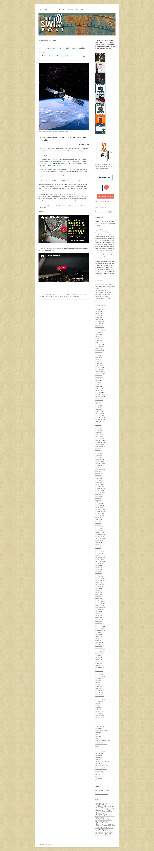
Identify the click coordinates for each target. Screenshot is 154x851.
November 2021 (99, 419)
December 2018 (99, 486)
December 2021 (99, 417)
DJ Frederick (110, 809)
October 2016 (98, 536)
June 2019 (97, 475)
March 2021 (98, 434)
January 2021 (98, 438)
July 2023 (97, 380)
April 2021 (97, 432)
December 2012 (99, 625)
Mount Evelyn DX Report (101, 744)
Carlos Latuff (100, 806)
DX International (99, 732)
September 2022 (99, 400)
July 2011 (97, 657)
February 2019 (98, 482)
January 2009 (98, 713)
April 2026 (97, 317)
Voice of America (109, 833)
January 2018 (98, 507)
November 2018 (99, 488)
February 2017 (98, 528)
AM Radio (97, 803)
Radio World (105, 821)
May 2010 (97, 684)
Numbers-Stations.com (101, 748)
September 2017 (99, 515)
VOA (103, 833)
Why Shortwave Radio (100, 835)
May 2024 (97, 361)
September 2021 (99, 423)
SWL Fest (97, 774)
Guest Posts (53, 294)
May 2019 (97, 477)
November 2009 (99, 696)
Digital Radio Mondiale (100, 809)
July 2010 (97, 680)
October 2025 (98, 329)
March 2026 (98, 319)
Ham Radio (99, 813)
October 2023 (98, 375)
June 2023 (97, 382)
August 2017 (98, 517)
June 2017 (97, 521)
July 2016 (97, 542)
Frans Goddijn (65, 56)
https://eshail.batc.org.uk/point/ (64, 206)
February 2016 (98, 552)
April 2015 (97, 571)
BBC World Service (101, 804)
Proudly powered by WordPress (45, 844)
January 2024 (98, 369)
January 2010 (98, 692)
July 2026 (97, 311)
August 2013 (98, 609)
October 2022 (98, 398)
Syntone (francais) (99, 776)
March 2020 (98, 457)
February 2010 (98, 690)
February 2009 (98, 711)
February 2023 (98, 390)
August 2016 (98, 540)
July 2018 (97, 496)
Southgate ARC (99, 832)
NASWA (97, 746)
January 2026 (98, 323)
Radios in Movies (107, 820)
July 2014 (97, 588)
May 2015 (97, 569)
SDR (105, 822)
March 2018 (98, 503)
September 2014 (99, 584)
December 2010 (99, 671)
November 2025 (99, 327)
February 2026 (98, 321)
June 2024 (97, 359)
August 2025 (98, 332)
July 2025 (97, 334)
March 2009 (98, 709)
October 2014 (98, 582)
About (82, 9)
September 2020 (99, 446)
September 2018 (99, 492)
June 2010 (97, 682)
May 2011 (97, 661)
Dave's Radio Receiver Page (101, 730)
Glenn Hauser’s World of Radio (102, 740)
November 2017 (99, 511)
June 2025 (97, 336)
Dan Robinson (110, 806)
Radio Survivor (98, 755)
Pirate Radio (99, 818)
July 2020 (97, 450)
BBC (106, 803)
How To (58, 294)
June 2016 (97, 544)
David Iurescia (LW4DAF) (100, 807)
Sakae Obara (98, 759)
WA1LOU (97, 780)
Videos (110, 832)
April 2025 (97, 340)
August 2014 (98, 586)
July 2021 (97, 427)
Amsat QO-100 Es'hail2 (75, 294)
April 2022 (97, 409)
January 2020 (98, 461)
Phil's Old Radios (99, 753)
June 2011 (97, 659)
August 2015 (98, 563)
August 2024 (98, 356)
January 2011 (98, 669)
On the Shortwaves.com (101, 750)
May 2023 (97, 384)
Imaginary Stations (101, 814)
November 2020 (99, 442)
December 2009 (99, 694)
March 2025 (98, 342)
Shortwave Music (110, 825)
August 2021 (98, 425)
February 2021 (98, 436)
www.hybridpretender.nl (74, 161)
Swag (46, 9)
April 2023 (97, 386)
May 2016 (97, 546)
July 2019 (97, 473)
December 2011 (99, 648)
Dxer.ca (97, 734)
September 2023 (99, 377)
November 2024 (99, 350)
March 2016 (98, 550)
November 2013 (99, 603)
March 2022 (98, 411)
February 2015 (98, 575)
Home (39, 9)
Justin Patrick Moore (101, 816)
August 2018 (98, 494)
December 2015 (99, 555)
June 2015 (97, 567)
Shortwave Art (109, 824)
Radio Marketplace (73, 9)
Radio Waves (99, 821)
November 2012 (99, 626)
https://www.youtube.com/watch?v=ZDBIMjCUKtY (51, 161)
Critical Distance (99, 728)
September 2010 (99, 676)
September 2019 (99, 469)
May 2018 (97, 500)
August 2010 (98, 678)
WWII (111, 835)
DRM (96, 810)
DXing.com (98, 736)
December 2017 (99, 509)
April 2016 (97, 548)
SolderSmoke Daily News (101, 773)
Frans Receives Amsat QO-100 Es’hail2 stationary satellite (61, 48)
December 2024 (99, 348)
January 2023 (98, 392)
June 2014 (97, 590)
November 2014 (99, 580)
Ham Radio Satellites (49, 296)
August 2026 (98, 309)
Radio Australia (106, 818)
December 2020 (99, 440)
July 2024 (97, 357)
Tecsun (106, 832)
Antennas (102, 803)
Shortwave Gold (100, 825)
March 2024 (98, 365)
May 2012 (97, 638)
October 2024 (98, 352)
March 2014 (98, 596)
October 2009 (98, 698)
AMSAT (67, 294)
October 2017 (98, 513)
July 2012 (97, 634)
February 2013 (98, 621)
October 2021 (98, 421)
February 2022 (98, 413)
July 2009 (97, 703)
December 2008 (99, 715)
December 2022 (99, 394)
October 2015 (98, 559)
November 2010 (99, 673)
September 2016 (99, 538)
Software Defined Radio (103, 830)
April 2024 (97, 363)
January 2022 (98, 415)
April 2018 (97, 502)
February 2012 (98, 644)
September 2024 (99, 354)
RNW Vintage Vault (99, 757)
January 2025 (98, 346)
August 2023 (98, 379)
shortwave (99, 824)
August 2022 (98, 402)
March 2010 (98, 688)
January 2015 (98, 577)
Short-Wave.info (99, 763)
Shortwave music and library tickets (103, 284)
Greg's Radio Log (99, 742)
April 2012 (97, 640)
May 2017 (97, 523)
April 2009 (97, 707)
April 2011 (97, 663)
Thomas (77, 296)
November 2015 (99, 557)
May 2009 (97, 705)
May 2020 (97, 454)
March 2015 (98, 573)
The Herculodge (99, 778)
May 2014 (97, 592)
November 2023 (99, 373)
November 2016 (99, 534)
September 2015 (99, 561)
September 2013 (99, 607)
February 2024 (98, 367)
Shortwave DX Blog (100, 767)
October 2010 (98, 675)
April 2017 (97, 525)
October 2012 (98, 628)
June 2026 (97, 313)
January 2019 (98, 484)
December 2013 (99, 602)
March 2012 (98, 642)
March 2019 (98, 480)
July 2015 (97, 565)
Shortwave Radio (104, 827)
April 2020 (97, 455)
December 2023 (99, 371)
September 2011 (99, 653)
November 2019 (99, 465)
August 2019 (98, 471)
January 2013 (98, 623)
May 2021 (97, 430)
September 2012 (99, 630)
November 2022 (99, 396)
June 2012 (97, 636)
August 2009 (98, 701)
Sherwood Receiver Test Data (102, 761)
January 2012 (98, 646)
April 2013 (97, 617)
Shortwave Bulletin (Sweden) (102, 765)
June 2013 (97, 613)
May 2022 (97, 407)
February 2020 (98, 459)
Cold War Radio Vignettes (101, 726)
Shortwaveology (99, 771)
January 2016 (98, 553)
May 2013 (97, 615)
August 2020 (98, 448)
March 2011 (98, 665)
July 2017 (97, 519)
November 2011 (99, 650)
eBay (99, 810)
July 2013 (97, 611)
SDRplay (108, 822)
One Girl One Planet (100, 751)
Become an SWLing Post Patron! (103, 201)
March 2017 (98, 527)
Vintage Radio (98, 833)
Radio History (99, 820)
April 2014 (97, 594)
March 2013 (98, 619)
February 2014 (98, 598)
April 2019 (97, 479)
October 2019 (98, 467)
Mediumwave (111, 816)
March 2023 (98, 388)
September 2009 (99, 700)
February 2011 (98, 667)
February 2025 (98, 344)
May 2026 (97, 315)
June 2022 (97, 405)
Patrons (53, 9)
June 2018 (97, 498)
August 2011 (98, 655)
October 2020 (98, 444)
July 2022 (97, 404)
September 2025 (99, 331)
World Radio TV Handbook (101, 794)
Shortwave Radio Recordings (103, 829)
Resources (61, 9)
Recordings (99, 822)
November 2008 (99, 717)
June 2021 (97, 429)
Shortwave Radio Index (101, 769)
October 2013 (98, 605)
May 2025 (97, 338)
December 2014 (99, 578)
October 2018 (98, 490)
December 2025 (99, 325)
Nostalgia (97, 817)
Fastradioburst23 (107, 810)
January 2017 (98, 530)
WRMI (107, 835)
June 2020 (97, 452)
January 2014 (98, 600)
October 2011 (98, 651)
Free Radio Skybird (100, 811)
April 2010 (97, 686)
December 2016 (99, 532)
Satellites (61, 296)
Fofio (96, 738)
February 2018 (98, 505)
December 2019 (99, 463)
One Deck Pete (104, 817)
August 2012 (98, 632)
